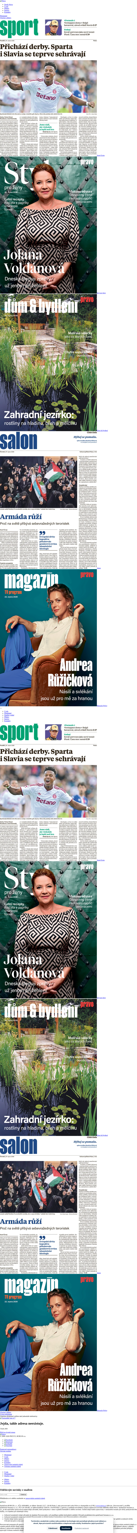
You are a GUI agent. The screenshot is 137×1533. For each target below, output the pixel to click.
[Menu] (1, 708)
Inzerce (6, 10)
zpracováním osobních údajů (35, 1498)
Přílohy (6, 8)
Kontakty (7, 12)
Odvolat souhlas (5, 1451)
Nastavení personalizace (8, 1449)
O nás (6, 6)
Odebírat (23, 1494)
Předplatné (3, 16)
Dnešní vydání (9, 715)
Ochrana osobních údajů (12, 1466)
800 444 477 (11, 1418)
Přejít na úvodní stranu (7, 1432)
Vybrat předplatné (6, 1414)
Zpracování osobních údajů (13, 1464)
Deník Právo (8, 4)
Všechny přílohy (5, 18)
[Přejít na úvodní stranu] (3, 1)
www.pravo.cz (101, 1506)
